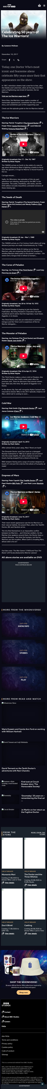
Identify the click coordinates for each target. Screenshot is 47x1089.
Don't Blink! (7, 925)
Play (23, 680)
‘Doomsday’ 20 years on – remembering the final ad (33, 797)
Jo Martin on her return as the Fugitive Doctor (33, 810)
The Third (26, 270)
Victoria (16, 129)
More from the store (38, 833)
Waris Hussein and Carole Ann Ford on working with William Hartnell (23, 730)
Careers (7, 1022)
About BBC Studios (11, 1017)
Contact (7, 1012)
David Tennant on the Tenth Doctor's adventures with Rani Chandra (18, 769)
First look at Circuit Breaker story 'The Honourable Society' (30, 784)
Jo (13, 273)
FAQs (4, 1026)
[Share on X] (14, 60)
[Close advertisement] (42, 1084)
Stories (24, 653)
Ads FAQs (5, 1036)
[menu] (44, 6)
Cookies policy (7, 1047)
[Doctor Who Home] (9, 5)
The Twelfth (27, 480)
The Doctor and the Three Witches (33, 875)
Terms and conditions (10, 1040)
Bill (16, 483)
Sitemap (5, 1055)
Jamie (19, 126)
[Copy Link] (18, 60)
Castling (28, 925)
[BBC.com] (6, 1006)
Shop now (23, 992)
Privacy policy (7, 1044)
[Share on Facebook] (9, 60)
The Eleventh (26, 408)
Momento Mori (8, 874)
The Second (31, 123)
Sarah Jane (14, 341)
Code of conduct (8, 1051)
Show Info (23, 626)
